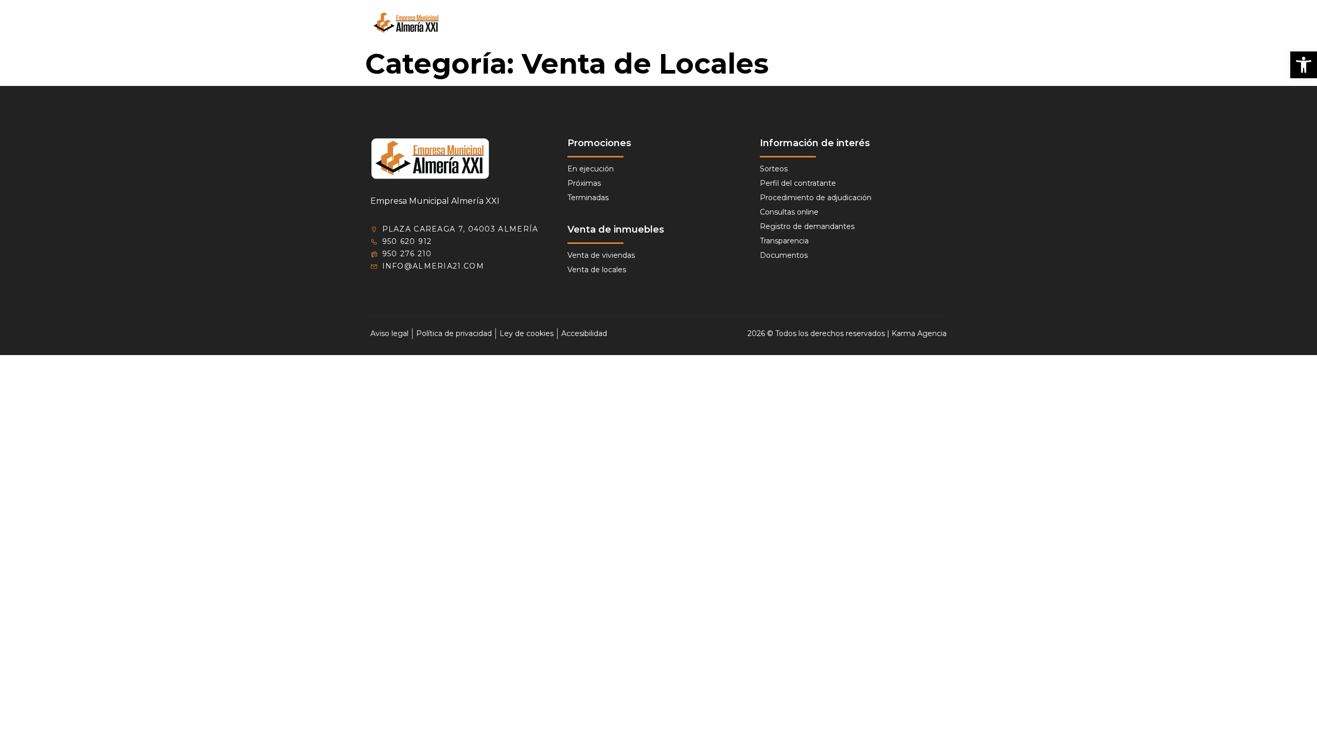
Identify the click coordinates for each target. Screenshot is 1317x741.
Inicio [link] (536, 23)
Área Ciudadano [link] (736, 23)
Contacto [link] (889, 23)
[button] (937, 22)
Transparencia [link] (824, 23)
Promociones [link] (650, 23)
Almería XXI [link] (585, 23)
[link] (1303, 64)
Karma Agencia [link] (919, 333)
